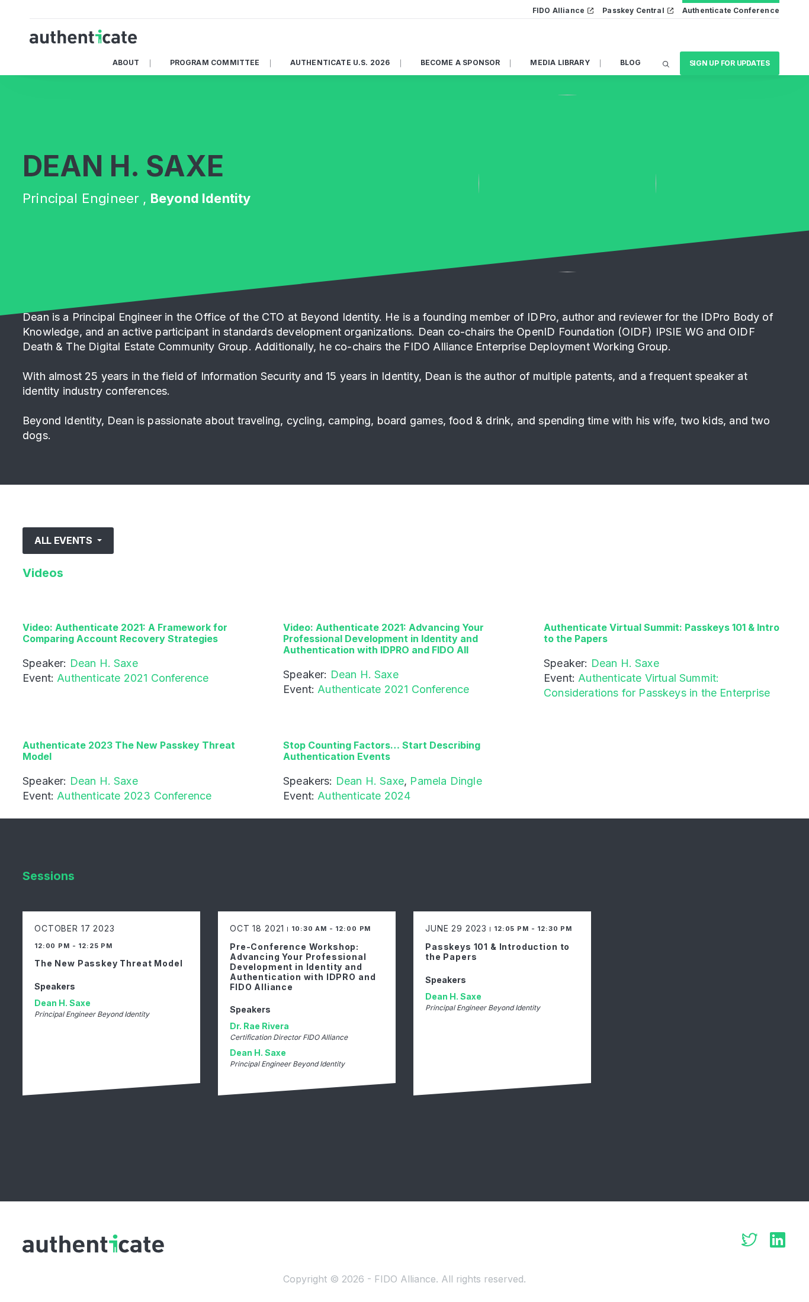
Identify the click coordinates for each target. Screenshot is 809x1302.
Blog (630, 62)
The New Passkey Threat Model (108, 963)
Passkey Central (633, 10)
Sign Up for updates (729, 63)
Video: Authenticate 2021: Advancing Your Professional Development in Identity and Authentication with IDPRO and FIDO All (383, 638)
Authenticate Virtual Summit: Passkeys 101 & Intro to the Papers (661, 632)
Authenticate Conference (730, 10)
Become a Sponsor (460, 62)
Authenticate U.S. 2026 (340, 62)
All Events (64, 540)
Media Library (559, 62)
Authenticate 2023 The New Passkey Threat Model (129, 750)
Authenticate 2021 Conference (132, 678)
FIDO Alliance (558, 10)
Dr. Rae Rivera (259, 1026)
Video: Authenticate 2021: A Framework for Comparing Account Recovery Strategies (125, 632)
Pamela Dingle (445, 781)
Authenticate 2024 (363, 795)
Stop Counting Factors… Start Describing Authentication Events (381, 750)
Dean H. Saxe (104, 663)
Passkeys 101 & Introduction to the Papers (497, 952)
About (126, 62)
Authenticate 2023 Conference (134, 795)
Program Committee (215, 62)
